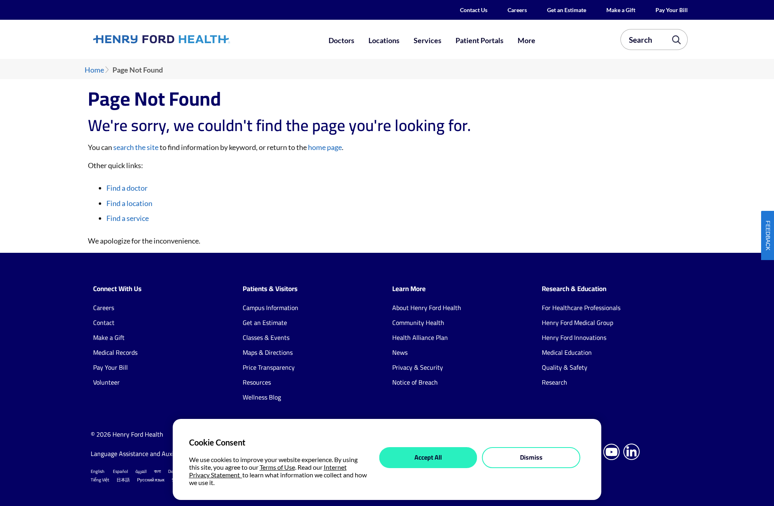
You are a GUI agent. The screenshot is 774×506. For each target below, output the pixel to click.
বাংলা (157, 471)
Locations (383, 40)
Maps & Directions (268, 352)
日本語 (123, 480)
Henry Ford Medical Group (577, 323)
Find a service (127, 218)
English (97, 471)
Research (554, 382)
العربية (141, 471)
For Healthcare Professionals (581, 308)
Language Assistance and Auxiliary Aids (145, 454)
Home (94, 70)
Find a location (129, 203)
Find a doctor (127, 187)
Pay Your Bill (671, 9)
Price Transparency (269, 367)
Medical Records (115, 352)
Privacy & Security (417, 367)
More (526, 40)
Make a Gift (620, 9)
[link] (191, 39)
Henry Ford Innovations (574, 337)
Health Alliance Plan (420, 337)
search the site (135, 147)
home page (325, 147)
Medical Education (567, 352)
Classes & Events (266, 337)
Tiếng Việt (100, 480)
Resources (257, 382)
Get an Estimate (566, 9)
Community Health (418, 323)
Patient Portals (480, 40)
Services (427, 40)
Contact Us (473, 9)
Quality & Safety (564, 367)
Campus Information (270, 308)
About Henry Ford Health (426, 308)
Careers (517, 9)
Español (120, 471)
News (400, 352)
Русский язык (150, 480)
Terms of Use (277, 467)
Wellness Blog (262, 397)
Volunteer (106, 382)
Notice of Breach (415, 382)
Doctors (341, 40)
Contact (103, 323)
